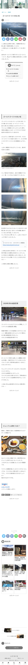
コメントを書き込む (14, 647)
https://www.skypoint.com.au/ (11, 245)
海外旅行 (8, 494)
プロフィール (20, 658)
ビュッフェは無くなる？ (13, 76)
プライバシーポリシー (14, 660)
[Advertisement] (14, 96)
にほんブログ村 (5, 487)
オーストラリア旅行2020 (17, 494)
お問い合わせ (8, 658)
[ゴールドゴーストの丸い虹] (12, 39)
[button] (25, 337)
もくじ (13, 65)
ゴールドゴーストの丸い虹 (13, 70)
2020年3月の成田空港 (13, 73)
